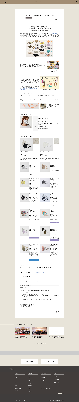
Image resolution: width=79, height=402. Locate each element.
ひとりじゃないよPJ (34, 267)
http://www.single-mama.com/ (38, 272)
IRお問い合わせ (30, 388)
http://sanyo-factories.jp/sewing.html (33, 281)
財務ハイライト (30, 380)
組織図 (16, 385)
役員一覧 (16, 383)
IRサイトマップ (30, 391)
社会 (41, 383)
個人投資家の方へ (30, 385)
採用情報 (55, 376)
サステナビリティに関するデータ (45, 388)
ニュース (55, 373)
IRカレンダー (30, 383)
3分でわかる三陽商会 (18, 388)
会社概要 (16, 377)
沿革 (15, 380)
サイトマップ (29, 400)
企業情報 (16, 373)
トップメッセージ (43, 377)
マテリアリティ (43, 380)
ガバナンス (42, 385)
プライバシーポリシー (17, 400)
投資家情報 (30, 373)
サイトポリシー (24, 400)
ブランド (16, 390)
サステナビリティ (43, 373)
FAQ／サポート (57, 382)
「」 (55, 33)
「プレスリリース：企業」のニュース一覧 (38, 343)
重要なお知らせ (56, 379)
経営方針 (29, 377)
